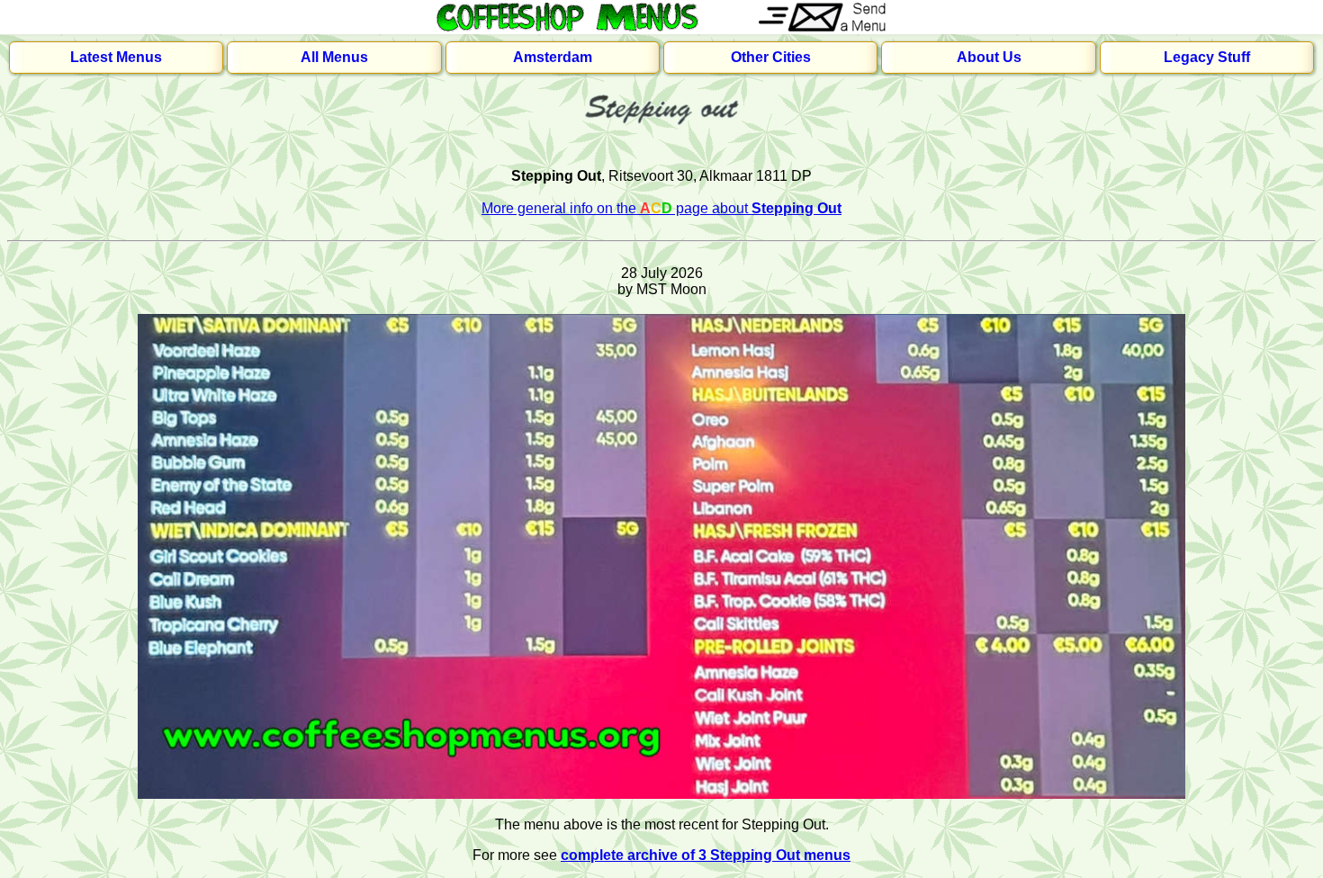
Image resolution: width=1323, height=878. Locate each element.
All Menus (334, 57)
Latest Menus (116, 57)
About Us (989, 57)
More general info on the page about (662, 208)
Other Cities (771, 57)
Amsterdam (552, 57)
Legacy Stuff (1207, 57)
